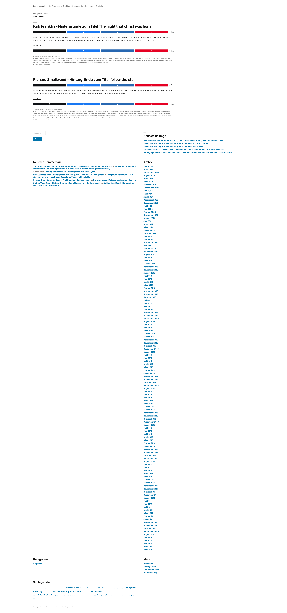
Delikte (58, 111)
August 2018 (149, 273)
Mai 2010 (148, 543)
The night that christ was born (41, 62)
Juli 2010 (148, 537)
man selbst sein (147, 113)
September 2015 (151, 349)
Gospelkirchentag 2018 (46, 591)
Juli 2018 (148, 276)
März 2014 (148, 404)
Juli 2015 (148, 355)
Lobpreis (108, 591)
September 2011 (151, 495)
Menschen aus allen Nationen (117, 60)
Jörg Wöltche (79, 113)
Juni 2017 (148, 303)
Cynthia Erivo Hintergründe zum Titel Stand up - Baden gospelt (61, 180)
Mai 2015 (148, 361)
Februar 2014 (150, 407)
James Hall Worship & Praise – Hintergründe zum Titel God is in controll (176, 143)
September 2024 (151, 188)
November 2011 (151, 489)
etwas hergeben (159, 111)
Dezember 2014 (151, 376)
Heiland (146, 58)
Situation (66, 595)
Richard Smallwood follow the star (105, 115)
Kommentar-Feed (151, 570)
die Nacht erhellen (112, 111)
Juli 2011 (147, 501)
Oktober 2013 (150, 419)
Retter (143, 60)
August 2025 (149, 175)
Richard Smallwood (90, 115)
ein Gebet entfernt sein (86, 588)
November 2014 (151, 379)
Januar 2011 (149, 519)
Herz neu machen (47, 60)
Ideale (73, 113)
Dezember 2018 (151, 267)
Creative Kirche (72, 588)
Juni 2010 (148, 540)
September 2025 (151, 172)
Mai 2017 (148, 306)
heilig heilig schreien (154, 58)
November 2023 (151, 203)
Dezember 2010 (151, 522)
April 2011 (148, 510)
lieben (105, 591)
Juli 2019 (148, 258)
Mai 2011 (147, 507)
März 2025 (148, 182)
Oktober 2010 (150, 528)
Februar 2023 (150, 212)
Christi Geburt (51, 58)
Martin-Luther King (127, 591)
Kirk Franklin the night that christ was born (92, 60)
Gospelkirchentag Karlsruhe (66, 591)
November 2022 (151, 215)
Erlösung (99, 58)
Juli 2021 (148, 236)
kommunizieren (102, 113)
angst (34, 588)
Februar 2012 (149, 480)
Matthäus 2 (155, 113)
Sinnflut (62, 595)
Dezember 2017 (151, 291)
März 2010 (148, 549)
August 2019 (149, 255)
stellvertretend (160, 60)
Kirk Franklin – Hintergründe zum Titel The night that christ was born (92, 26)
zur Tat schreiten (112, 118)
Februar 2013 (149, 443)
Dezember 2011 (151, 486)
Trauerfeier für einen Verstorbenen (89, 595)
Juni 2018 (148, 279)
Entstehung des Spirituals (69, 607)
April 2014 (148, 401)
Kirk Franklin (76, 60)
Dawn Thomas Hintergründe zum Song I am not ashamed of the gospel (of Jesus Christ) (183, 140)
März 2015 (148, 367)
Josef (67, 60)
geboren (45, 113)
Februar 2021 (149, 239)
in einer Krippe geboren (58, 60)
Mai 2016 (148, 327)
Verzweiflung (59, 118)
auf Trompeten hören (41, 58)
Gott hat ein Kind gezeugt (127, 58)
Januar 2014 (149, 410)
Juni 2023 (148, 209)
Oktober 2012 (150, 455)
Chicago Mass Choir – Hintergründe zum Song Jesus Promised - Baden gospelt (68, 175)
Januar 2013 (149, 446)
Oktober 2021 (150, 233)
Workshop (129, 595)
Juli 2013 (148, 428)
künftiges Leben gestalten (134, 113)
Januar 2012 (149, 483)
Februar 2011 (149, 516)
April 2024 (148, 197)
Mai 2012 (148, 470)
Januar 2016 (149, 337)
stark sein (70, 595)
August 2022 (149, 218)
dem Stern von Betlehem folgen (88, 111)
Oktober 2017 (150, 297)
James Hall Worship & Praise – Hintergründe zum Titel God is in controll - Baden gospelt (72, 166)
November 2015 (151, 343)
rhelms (37, 56)
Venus (53, 118)
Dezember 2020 (151, 242)
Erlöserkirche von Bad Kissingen (137, 111)
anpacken (43, 111)
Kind (71, 60)
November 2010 (151, 525)
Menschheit (134, 591)
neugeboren (36, 115)
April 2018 (148, 282)
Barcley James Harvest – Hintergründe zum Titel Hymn (70, 172)
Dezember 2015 (151, 340)
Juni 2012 (148, 467)
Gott (81, 592)
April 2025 (148, 178)
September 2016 (151, 318)
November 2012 (151, 452)
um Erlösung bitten (68, 62)
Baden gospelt (39, 6)
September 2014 (151, 385)
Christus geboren (60, 58)
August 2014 (149, 388)
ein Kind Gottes (92, 58)
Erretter (105, 58)
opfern (65, 115)
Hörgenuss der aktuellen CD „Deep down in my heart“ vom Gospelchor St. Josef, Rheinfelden (83, 176)
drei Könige (69, 58)
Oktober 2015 (150, 346)
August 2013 (149, 425)
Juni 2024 (148, 191)
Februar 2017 (149, 309)
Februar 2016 (149, 334)
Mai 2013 (148, 434)
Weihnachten (84, 62)
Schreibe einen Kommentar (42, 64)
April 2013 (148, 437)
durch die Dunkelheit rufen (80, 58)
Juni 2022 (148, 221)
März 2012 (148, 477)
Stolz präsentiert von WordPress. (51, 607)
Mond (160, 113)
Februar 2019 (149, 264)
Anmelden (148, 563)
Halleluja (84, 591)
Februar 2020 (150, 248)
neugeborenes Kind (57, 115)
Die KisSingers (102, 111)
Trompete (53, 62)
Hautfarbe (88, 591)
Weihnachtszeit (93, 62)
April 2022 (148, 224)
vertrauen (116, 595)
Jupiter (85, 113)
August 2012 (149, 461)
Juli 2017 (148, 300)
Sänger (73, 595)
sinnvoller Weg (153, 115)
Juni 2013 (148, 431)
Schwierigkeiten (55, 595)
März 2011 (148, 513)
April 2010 (148, 547)
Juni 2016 (148, 324)
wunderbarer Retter (103, 62)
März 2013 (148, 440)
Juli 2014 (148, 391)
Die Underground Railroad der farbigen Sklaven (114, 180)
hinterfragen (67, 113)
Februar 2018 (149, 288)
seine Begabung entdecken (131, 115)
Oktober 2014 (150, 382)
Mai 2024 (148, 194)
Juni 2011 (148, 504)
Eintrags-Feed (150, 566)
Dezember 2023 (151, 200)
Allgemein (56, 56)
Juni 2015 (148, 358)
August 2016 (149, 321)
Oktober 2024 (150, 185)
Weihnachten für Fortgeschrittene (78, 118)
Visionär (66, 118)
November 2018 (151, 270)
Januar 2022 (149, 230)
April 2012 (148, 473)
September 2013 (151, 422)
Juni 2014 (148, 394)
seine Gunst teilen (151, 60)
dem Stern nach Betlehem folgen (70, 111)
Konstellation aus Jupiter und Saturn (117, 113)
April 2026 (148, 169)
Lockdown (112, 591)
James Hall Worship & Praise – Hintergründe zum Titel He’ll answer (174, 146)
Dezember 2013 (151, 413)
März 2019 (148, 261)
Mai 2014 (148, 397)
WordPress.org (150, 573)
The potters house (79, 595)
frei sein (101, 588)
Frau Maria (110, 58)
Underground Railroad (104, 595)
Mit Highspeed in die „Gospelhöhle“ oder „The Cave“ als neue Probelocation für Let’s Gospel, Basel (188, 152)
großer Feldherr (139, 58)
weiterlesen (37, 46)
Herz (40, 60)
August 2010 (149, 534)
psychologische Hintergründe (76, 115)
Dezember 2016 (151, 312)
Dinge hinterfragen (122, 111)
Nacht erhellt (166, 113)
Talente (49, 118)
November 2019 (151, 251)
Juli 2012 (148, 464)
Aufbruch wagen (51, 111)
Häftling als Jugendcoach (56, 113)
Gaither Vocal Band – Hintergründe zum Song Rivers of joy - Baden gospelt (66, 183)
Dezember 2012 (151, 449)
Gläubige (116, 58)
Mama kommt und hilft (119, 591)
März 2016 (148, 331)
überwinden (38, 598)
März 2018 (148, 285)
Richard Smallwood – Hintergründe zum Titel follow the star (84, 79)
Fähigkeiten (167, 111)
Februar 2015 (149, 370)
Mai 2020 (148, 245)
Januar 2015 (149, 373)
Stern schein (161, 115)
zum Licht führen (102, 118)
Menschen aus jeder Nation (133, 60)
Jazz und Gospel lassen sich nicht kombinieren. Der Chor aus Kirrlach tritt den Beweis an (184, 149)
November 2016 (151, 315)
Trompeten (60, 62)
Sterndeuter (168, 60)
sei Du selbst (119, 115)
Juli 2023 (148, 206)
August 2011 (149, 498)
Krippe (106, 60)
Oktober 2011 (150, 492)
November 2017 (151, 294)
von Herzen (77, 62)
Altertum (37, 111)
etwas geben (150, 111)
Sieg (59, 595)
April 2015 (148, 364)
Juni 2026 (148, 166)
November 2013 (151, 416)
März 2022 (148, 227)
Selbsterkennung (144, 115)
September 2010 (151, 531)
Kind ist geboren (92, 113)
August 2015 (149, 352)
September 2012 (151, 458)
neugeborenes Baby (46, 115)
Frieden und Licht (38, 113)
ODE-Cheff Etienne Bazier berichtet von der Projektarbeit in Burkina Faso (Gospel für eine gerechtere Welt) (84, 167)
